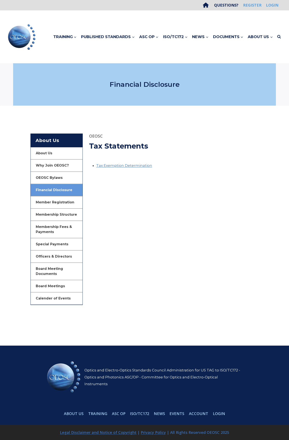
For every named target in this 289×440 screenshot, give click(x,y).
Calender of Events (53, 298)
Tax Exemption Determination (124, 165)
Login (272, 5)
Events (176, 413)
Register (252, 5)
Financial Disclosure (54, 190)
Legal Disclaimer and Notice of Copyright (98, 432)
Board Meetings (50, 286)
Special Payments (52, 244)
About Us (44, 153)
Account (198, 413)
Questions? (226, 5)
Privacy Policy (153, 432)
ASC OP (118, 413)
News (159, 413)
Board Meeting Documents (49, 271)
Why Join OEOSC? (52, 165)
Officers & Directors (54, 256)
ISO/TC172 (139, 413)
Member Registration (55, 202)
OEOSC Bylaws (49, 178)
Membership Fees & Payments (54, 229)
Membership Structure (56, 214)
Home (207, 5)
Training (97, 413)
